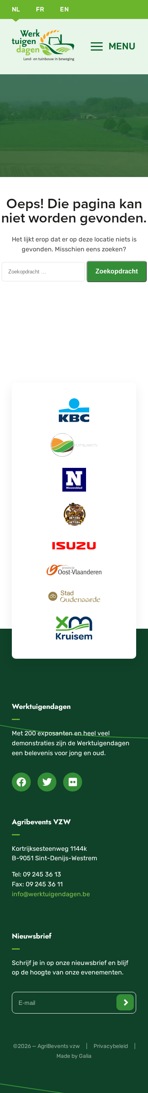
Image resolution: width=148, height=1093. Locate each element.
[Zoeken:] (44, 271)
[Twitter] (46, 782)
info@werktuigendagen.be (51, 894)
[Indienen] (125, 1002)
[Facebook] (21, 782)
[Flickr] (72, 782)
